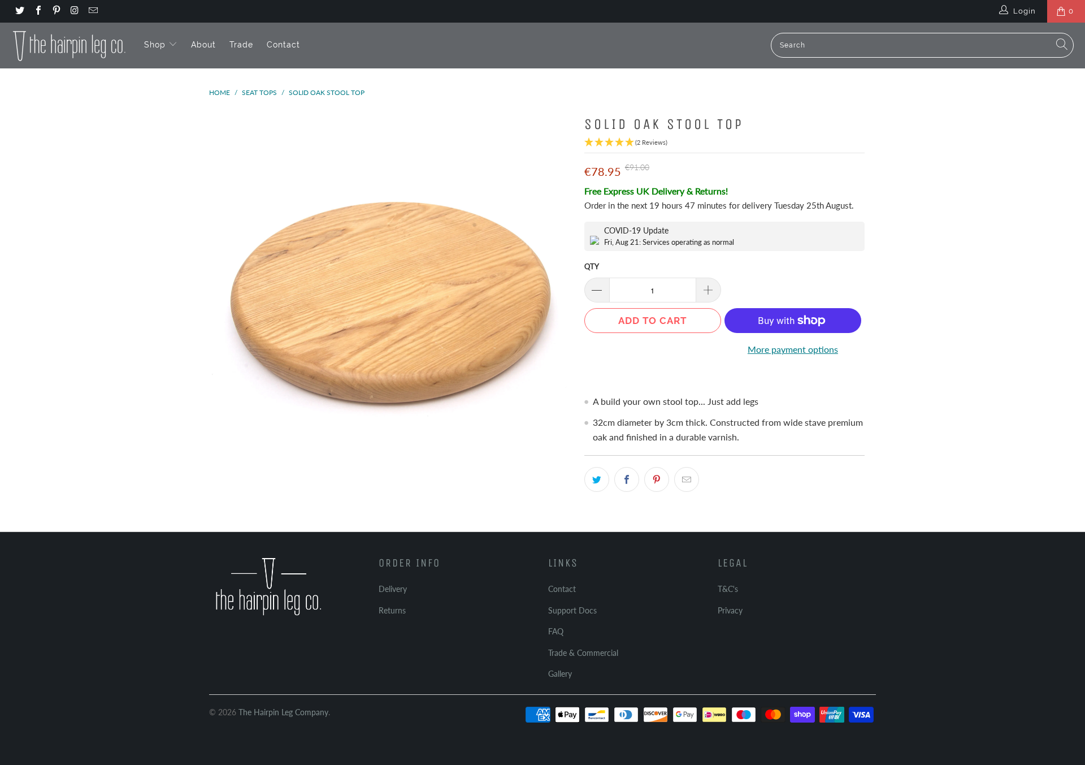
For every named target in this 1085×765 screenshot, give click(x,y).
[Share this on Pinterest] (656, 479)
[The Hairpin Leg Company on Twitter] (19, 11)
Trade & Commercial (583, 653)
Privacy (730, 610)
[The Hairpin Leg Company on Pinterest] (56, 11)
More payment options (793, 349)
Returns (392, 610)
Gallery (560, 673)
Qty (591, 266)
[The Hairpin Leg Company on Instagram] (74, 11)
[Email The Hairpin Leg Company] (93, 11)
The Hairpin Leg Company (283, 712)
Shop (156, 44)
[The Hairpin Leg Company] (69, 45)
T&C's (728, 589)
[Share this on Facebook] (626, 479)
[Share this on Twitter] (596, 479)
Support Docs (572, 610)
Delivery (393, 589)
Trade (241, 44)
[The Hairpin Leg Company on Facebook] (37, 11)
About (203, 44)
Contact (283, 44)
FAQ (555, 631)
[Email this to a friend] (686, 479)
